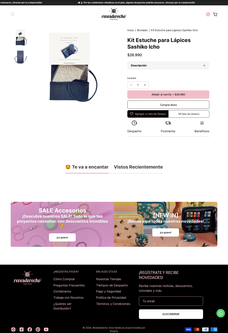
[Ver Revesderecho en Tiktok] (21, 329)
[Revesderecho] (114, 14)
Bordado (142, 30)
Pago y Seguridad (108, 291)
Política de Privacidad (111, 297)
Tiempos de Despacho (112, 285)
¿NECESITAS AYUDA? (66, 271)
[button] (208, 14)
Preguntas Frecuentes (69, 285)
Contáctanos (62, 291)
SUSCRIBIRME (171, 314)
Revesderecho (100, 327)
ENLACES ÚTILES (106, 271)
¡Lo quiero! (62, 237)
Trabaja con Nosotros (68, 297)
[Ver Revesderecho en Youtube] (46, 329)
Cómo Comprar (64, 279)
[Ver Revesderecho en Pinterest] (38, 329)
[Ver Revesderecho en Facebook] (29, 329)
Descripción (139, 65)
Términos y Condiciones (113, 303)
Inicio (130, 30)
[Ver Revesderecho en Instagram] (13, 329)
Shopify (114, 331)
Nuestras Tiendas (108, 279)
